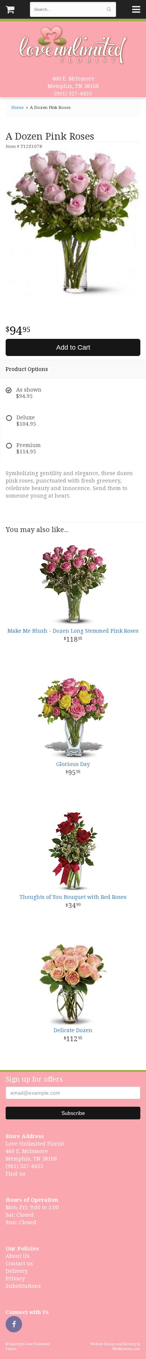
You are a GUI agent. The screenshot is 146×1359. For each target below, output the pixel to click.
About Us (18, 1256)
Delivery (17, 1271)
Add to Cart (73, 347)
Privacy (15, 1279)
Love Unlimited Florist (73, 45)
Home (17, 107)
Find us (15, 1174)
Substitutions (23, 1286)
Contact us (19, 1264)
